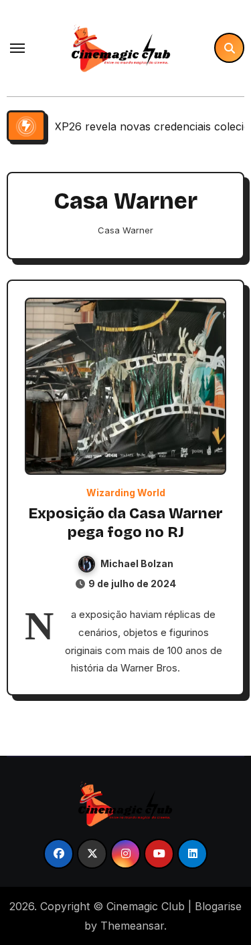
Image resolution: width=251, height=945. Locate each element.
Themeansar (132, 925)
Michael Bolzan (136, 563)
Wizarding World (125, 493)
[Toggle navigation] (17, 48)
